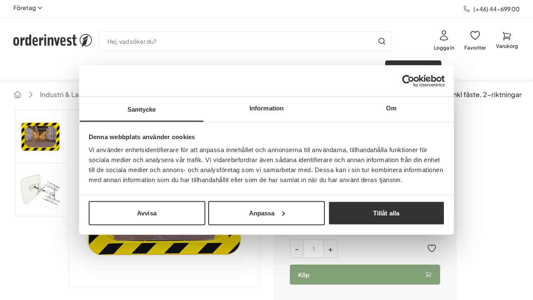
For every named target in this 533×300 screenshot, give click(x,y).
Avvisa (147, 212)
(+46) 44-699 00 (496, 8)
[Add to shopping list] (431, 248)
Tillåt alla (386, 212)
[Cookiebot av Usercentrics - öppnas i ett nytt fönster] (408, 81)
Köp (303, 274)
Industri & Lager (65, 94)
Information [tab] (266, 108)
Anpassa (262, 212)
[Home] (17, 94)
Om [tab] (391, 108)
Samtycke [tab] (141, 109)
